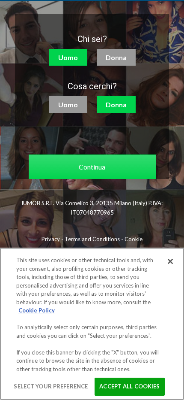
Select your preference (51, 386)
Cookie (133, 239)
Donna (116, 57)
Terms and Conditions (92, 239)
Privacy (51, 239)
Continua (92, 167)
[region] (92, 324)
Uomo (68, 57)
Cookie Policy (36, 310)
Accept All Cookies (129, 386)
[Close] (170, 261)
